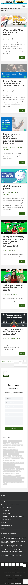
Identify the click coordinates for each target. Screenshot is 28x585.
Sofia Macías (16, 147)
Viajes (5, 484)
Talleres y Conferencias (6, 525)
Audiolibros (3, 499)
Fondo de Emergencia (18, 458)
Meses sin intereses (8, 471)
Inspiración (6, 469)
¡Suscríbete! (14, 428)
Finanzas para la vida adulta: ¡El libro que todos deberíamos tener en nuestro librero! (13, 537)
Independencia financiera (9, 464)
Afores (5, 441)
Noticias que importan (14, 473)
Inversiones (12, 469)
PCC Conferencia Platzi (6, 519)
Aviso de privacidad (5, 502)
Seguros (22, 477)
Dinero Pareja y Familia (9, 451)
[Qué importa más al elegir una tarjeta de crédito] (14, 276)
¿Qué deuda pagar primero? (12, 187)
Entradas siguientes (8, 361)
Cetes (13, 445)
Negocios (6, 473)
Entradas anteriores (20, 365)
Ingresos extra (17, 467)
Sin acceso (3, 522)
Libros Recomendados (6, 513)
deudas (16, 449)
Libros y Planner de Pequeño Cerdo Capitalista (12, 516)
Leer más (22, 57)
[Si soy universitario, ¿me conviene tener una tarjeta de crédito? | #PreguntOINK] (14, 227)
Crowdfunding (7, 447)
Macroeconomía (19, 469)
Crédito (13, 447)
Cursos (16, 570)
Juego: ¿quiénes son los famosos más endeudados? (13, 331)
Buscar (5, 371)
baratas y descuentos (17, 441)
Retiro (18, 475)
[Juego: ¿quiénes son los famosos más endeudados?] (14, 320)
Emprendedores (7, 456)
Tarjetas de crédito (8, 482)
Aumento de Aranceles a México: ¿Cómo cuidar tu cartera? (13, 542)
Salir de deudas (16, 477)
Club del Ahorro (19, 445)
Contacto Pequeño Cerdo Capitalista (10, 504)
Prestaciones (6, 475)
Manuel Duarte (4, 541)
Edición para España (6, 507)
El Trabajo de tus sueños (13, 454)
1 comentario (16, 91)
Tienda (2, 528)
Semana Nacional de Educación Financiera (13, 480)
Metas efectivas (17, 471)
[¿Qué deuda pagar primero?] (14, 176)
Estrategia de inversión (17, 456)
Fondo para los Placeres (9, 460)
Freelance (16, 462)
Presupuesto (13, 475)
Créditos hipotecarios (8, 449)
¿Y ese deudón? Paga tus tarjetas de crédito (13, 32)
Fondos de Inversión (8, 462)
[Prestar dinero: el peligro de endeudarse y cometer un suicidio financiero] (14, 124)
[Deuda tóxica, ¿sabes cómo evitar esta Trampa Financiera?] (14, 71)
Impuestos (21, 462)
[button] (24, 565)
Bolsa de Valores (14, 443)
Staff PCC (15, 39)
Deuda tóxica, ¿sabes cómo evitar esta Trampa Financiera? (13, 83)
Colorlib (8, 583)
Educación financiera (19, 451)
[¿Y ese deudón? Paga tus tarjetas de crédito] (14, 20)
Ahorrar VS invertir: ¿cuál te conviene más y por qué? (12, 546)
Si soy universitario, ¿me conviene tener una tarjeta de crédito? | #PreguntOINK (13, 241)
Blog (11, 570)
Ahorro (9, 441)
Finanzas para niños (8, 458)
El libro (5, 454)
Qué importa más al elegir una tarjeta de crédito (13, 287)
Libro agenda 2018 (5, 510)
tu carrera (15, 482)
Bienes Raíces (7, 443)
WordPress (20, 583)
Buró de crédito (7, 445)
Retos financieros (7, 477)
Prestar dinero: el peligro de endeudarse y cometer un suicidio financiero (13, 139)
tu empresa (21, 482)
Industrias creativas (8, 467)
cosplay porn (4, 537)
